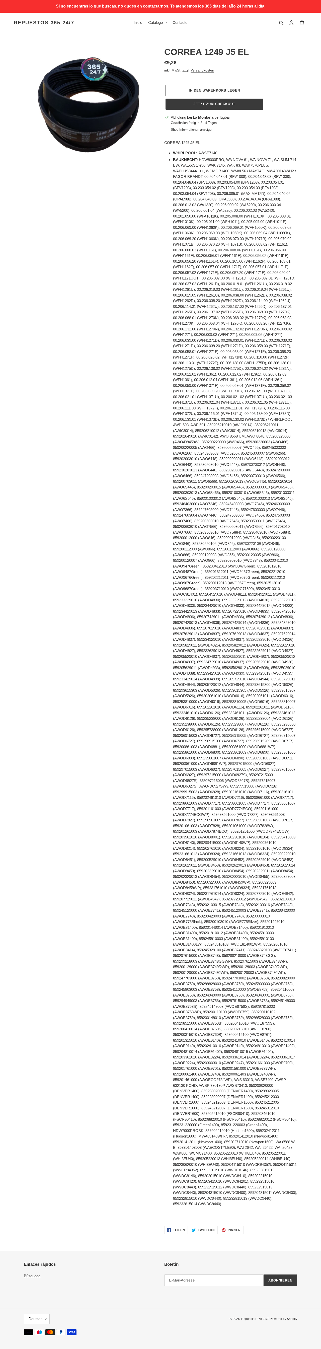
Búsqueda (32, 1276)
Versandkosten (202, 70)
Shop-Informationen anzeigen (192, 129)
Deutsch (35, 1319)
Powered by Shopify (283, 1319)
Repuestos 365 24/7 (44, 22)
